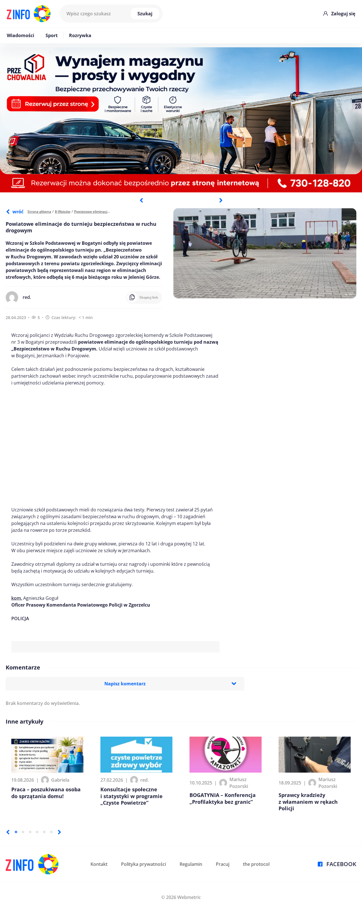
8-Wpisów (62, 211)
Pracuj (222, 864)
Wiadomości (20, 35)
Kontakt (98, 864)
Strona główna (39, 211)
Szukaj (144, 13)
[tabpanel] (181, 119)
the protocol (256, 864)
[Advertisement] (115, 446)
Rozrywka (80, 35)
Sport (52, 35)
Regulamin (191, 864)
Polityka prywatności (143, 864)
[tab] (16, 832)
